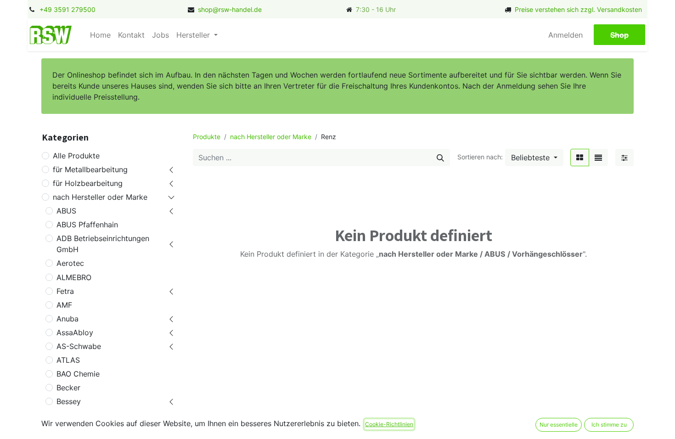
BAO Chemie (78, 373)
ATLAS (68, 360)
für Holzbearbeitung (88, 183)
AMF (64, 305)
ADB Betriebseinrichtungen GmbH (102, 244)
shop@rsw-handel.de (230, 9)
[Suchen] (440, 157)
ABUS (66, 210)
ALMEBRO (73, 277)
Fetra (65, 291)
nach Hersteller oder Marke (100, 197)
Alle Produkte (76, 155)
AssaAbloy (74, 332)
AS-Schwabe (78, 346)
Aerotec (70, 263)
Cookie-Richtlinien (389, 424)
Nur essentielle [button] (559, 424)
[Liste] (598, 157)
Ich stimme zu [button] (609, 424)
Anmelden (565, 34)
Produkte (206, 137)
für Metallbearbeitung (90, 169)
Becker (68, 387)
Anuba (67, 318)
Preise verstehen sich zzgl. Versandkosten (578, 9)
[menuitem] (100, 35)
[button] (534, 157)
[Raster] (579, 157)
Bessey (68, 401)
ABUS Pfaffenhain (87, 224)
